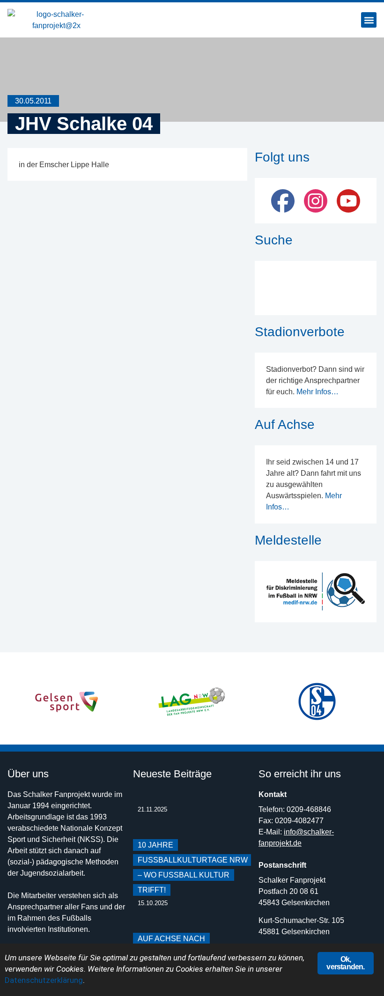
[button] (369, 20)
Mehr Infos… (317, 392)
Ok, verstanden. (345, 963)
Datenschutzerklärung (44, 980)
